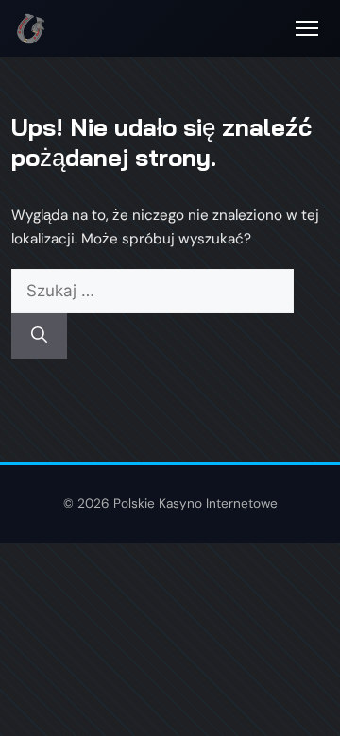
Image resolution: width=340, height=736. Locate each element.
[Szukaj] (39, 336)
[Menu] (307, 28)
